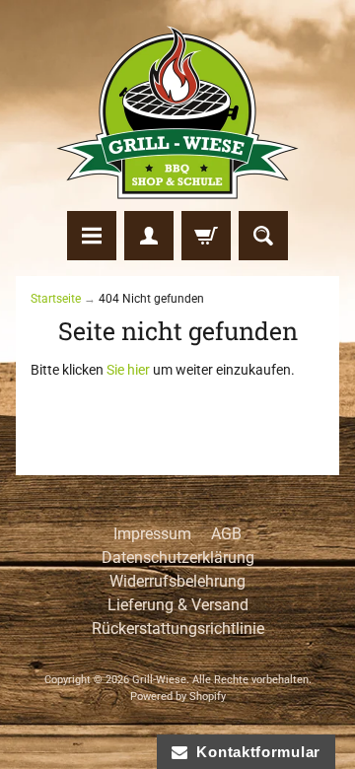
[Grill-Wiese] (177, 112)
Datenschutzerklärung (178, 557)
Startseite (56, 299)
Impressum (152, 533)
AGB (226, 533)
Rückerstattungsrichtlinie (178, 628)
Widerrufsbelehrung (177, 581)
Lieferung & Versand (177, 604)
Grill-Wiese (159, 679)
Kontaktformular (253, 751)
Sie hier (128, 370)
